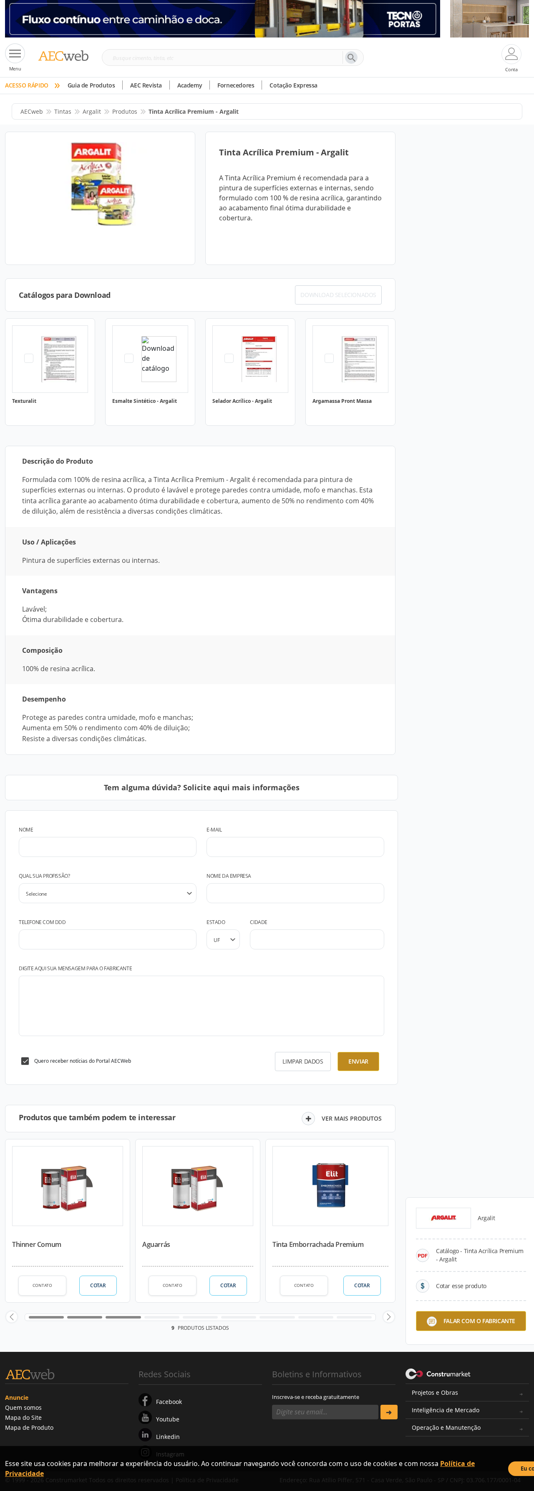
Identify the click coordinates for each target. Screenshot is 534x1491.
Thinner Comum (36, 1244)
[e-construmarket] (438, 1373)
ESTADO (216, 922)
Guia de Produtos (91, 85)
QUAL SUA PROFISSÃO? (44, 875)
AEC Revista (146, 85)
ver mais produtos (352, 1118)
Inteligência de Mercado (445, 1410)
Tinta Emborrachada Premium (318, 1244)
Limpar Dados (302, 1061)
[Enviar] (389, 1412)
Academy (189, 85)
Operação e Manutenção (446, 1427)
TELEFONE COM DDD (42, 922)
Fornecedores (235, 85)
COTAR (98, 1285)
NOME (26, 829)
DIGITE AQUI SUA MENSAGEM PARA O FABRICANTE (75, 968)
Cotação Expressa (293, 85)
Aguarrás (156, 1244)
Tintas (62, 111)
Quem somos (23, 1407)
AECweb (31, 111)
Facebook (169, 1402)
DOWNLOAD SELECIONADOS (338, 295)
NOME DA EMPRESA (229, 875)
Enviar (358, 1061)
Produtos (124, 111)
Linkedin (168, 1437)
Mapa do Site (23, 1417)
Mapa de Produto (29, 1427)
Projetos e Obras (435, 1392)
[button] (11, 1317)
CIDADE (258, 922)
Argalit (92, 111)
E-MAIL (214, 829)
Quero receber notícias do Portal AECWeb (82, 1060)
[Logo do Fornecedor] (443, 1218)
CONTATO (42, 1285)
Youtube (167, 1419)
